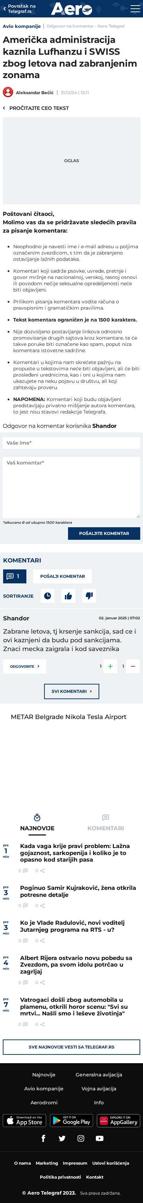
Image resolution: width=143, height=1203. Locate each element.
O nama (22, 1163)
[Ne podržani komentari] (89, 596)
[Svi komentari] (47, 596)
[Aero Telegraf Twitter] (62, 1138)
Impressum (75, 1163)
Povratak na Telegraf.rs (22, 8)
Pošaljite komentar (104, 533)
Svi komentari (72, 691)
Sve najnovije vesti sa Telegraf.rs (72, 1047)
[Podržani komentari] (68, 596)
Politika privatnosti (60, 1177)
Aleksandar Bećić (34, 92)
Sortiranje (18, 596)
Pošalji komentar (62, 576)
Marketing (47, 1163)
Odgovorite (24, 666)
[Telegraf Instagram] (81, 1138)
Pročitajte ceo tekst (36, 108)
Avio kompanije (22, 26)
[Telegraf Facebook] (43, 1138)
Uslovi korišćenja (110, 1163)
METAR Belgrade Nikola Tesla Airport (68, 717)
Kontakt (94, 1177)
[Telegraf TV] (100, 1138)
